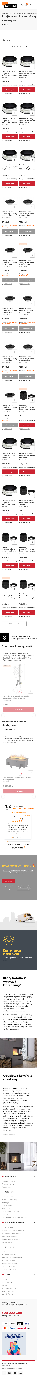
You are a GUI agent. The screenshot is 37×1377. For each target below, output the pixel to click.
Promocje (5, 1203)
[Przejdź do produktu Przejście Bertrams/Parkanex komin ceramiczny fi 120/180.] (10, 584)
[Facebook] (4, 1373)
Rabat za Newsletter (24, 890)
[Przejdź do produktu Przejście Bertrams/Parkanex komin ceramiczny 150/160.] (10, 537)
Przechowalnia (7, 1187)
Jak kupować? (7, 1252)
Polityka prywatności (9, 1264)
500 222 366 (12, 1313)
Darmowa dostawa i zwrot (11, 1233)
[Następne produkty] (29, 623)
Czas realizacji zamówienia (11, 1239)
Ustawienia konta (8, 1184)
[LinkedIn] (20, 1373)
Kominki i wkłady (8, 1197)
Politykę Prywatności (24, 888)
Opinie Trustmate (8, 1291)
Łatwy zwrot (6, 1242)
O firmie (4, 1285)
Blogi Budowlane (8, 1288)
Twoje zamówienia (8, 1181)
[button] (12, 812)
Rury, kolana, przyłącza (30, 13)
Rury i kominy (17, 13)
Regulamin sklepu (8, 1261)
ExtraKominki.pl (6, 13)
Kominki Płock (7, 1282)
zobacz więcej (7, 730)
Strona (13, 46)
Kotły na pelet (7, 1206)
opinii (23, 808)
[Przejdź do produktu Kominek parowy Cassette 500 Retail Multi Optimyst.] (18, 760)
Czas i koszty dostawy (9, 1236)
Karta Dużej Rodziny (9, 1266)
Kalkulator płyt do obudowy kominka (15, 1217)
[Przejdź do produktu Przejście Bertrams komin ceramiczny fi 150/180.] (27, 490)
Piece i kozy (6, 1209)
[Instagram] (9, 1373)
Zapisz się (8, 881)
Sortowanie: (6, 36)
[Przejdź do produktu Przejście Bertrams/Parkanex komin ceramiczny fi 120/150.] (27, 537)
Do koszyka (10, 89)
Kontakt (4, 1279)
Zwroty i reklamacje (9, 1269)
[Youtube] (15, 1373)
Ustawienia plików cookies (11, 1258)
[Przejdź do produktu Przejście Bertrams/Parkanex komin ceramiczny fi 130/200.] (27, 395)
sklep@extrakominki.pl (11, 1316)
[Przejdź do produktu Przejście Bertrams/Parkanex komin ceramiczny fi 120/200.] (27, 584)
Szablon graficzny (12, 1368)
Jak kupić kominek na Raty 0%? (13, 1230)
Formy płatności (7, 1227)
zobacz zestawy (9, 1134)
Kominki (5, 1214)
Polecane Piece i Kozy (9, 1200)
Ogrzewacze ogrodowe (10, 1211)
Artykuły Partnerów (9, 1294)
